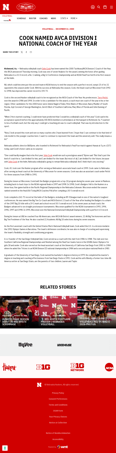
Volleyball (47, 29)
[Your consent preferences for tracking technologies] (5, 448)
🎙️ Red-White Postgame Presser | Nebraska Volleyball (55, 322)
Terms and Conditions (58, 405)
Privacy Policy (58, 393)
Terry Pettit (103, 97)
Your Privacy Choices (58, 416)
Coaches (43, 18)
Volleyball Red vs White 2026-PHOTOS (95, 323)
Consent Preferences (58, 399)
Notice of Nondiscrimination (58, 433)
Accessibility (58, 439)
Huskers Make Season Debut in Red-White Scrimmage (15, 322)
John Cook (46, 68)
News (53, 18)
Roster (32, 18)
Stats (63, 18)
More (73, 18)
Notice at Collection (58, 422)
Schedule (21, 18)
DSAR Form (58, 410)
